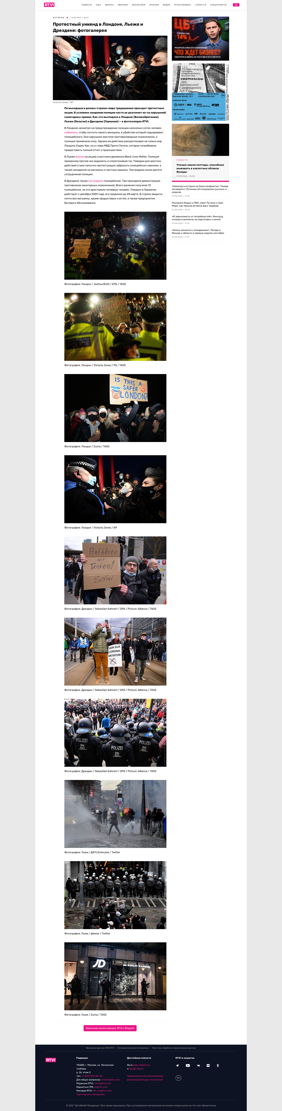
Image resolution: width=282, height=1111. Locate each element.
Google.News (136, 1068)
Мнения (154, 5)
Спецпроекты (218, 5)
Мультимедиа (182, 5)
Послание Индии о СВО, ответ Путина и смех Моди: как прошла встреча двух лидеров (197, 204)
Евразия (123, 5)
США (98, 5)
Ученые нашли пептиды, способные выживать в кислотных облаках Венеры (200, 168)
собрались (71, 132)
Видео (166, 5)
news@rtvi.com (102, 1083)
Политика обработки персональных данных (174, 1048)
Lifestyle (200, 5)
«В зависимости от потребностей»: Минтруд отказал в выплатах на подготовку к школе (197, 218)
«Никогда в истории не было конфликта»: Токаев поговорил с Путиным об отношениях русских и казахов (200, 189)
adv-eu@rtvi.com (102, 1090)
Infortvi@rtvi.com (110, 1079)
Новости (87, 5)
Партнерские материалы (90, 1094)
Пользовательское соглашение (133, 1048)
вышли (79, 156)
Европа (109, 5)
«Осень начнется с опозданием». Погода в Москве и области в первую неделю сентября (198, 231)
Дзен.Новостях (141, 1065)
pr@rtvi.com (100, 1087)
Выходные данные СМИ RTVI (100, 1048)
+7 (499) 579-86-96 (92, 1076)
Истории (58, 18)
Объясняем (139, 5)
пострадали (95, 180)
